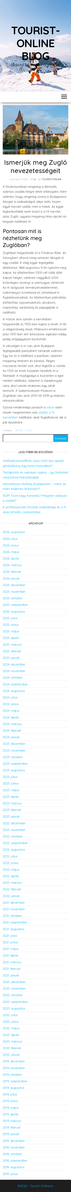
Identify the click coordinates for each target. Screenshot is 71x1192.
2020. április (11, 1035)
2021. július (10, 936)
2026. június (11, 545)
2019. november (14, 1068)
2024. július (10, 697)
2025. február (12, 651)
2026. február (12, 572)
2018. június (10, 1174)
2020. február (12, 1048)
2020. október (13, 995)
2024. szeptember (15, 684)
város (50, 407)
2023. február (12, 810)
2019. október (12, 1074)
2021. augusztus (13, 929)
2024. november (14, 671)
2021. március (12, 962)
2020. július (10, 1015)
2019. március (12, 1121)
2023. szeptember (15, 763)
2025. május (11, 631)
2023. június (11, 783)
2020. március (12, 1041)
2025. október (13, 598)
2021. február (12, 969)
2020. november (14, 988)
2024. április (11, 717)
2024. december (14, 664)
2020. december (14, 982)
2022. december (14, 823)
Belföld (18, 430)
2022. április (11, 876)
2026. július (10, 539)
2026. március (12, 565)
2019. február (12, 1127)
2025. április (11, 638)
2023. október (13, 757)
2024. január (11, 737)
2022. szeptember (15, 843)
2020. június (11, 1021)
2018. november (14, 1147)
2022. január (11, 896)
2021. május (11, 949)
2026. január (11, 578)
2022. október (13, 836)
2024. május (11, 710)
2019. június (10, 1101)
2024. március (12, 724)
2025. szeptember (15, 605)
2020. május (11, 1028)
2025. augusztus (14, 611)
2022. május (11, 869)
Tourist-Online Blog (35, 43)
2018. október (12, 1154)
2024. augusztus (14, 691)
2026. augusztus (14, 532)
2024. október (13, 677)
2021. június (10, 942)
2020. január (11, 1055)
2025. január (11, 658)
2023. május (11, 790)
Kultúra (28, 430)
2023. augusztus (14, 770)
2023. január (11, 816)
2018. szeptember (15, 1160)
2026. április (11, 558)
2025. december (14, 585)
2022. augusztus (14, 849)
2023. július (10, 777)
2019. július (10, 1094)
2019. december (14, 1061)
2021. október (12, 916)
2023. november (14, 750)
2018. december (14, 1141)
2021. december (14, 902)
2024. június (11, 704)
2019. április (10, 1114)
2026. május (11, 552)
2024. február (12, 730)
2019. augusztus (13, 1088)
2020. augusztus (14, 1008)
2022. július (10, 856)
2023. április (11, 797)
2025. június (11, 625)
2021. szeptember (15, 922)
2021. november (14, 909)
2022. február (12, 889)
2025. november (14, 591)
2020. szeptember (15, 1002)
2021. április (10, 955)
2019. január (11, 1134)
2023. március (12, 803)
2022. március (12, 882)
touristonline (52, 179)
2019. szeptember (15, 1081)
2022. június (11, 863)
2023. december (14, 744)
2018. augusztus (13, 1167)
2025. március (12, 644)
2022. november (14, 830)
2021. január (11, 975)
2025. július (10, 618)
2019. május (11, 1108)
